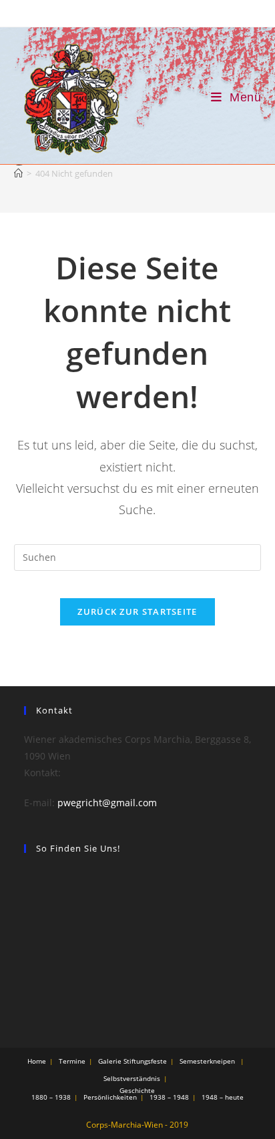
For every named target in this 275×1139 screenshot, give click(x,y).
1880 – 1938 (51, 1097)
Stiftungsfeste (145, 1061)
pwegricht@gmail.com (107, 802)
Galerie (109, 1061)
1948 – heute (223, 1097)
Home (36, 1061)
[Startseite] (18, 173)
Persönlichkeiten (110, 1097)
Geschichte (137, 1090)
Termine (72, 1061)
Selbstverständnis (131, 1078)
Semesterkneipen (207, 1061)
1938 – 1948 (169, 1097)
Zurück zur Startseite (137, 612)
